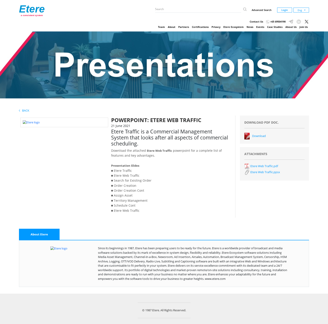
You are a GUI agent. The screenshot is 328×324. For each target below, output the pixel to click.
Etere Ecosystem (233, 27)
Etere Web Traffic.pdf (264, 166)
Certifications (200, 27)
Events (260, 27)
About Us (291, 27)
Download (259, 136)
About (171, 27)
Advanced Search (262, 10)
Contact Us (256, 21)
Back (24, 110)
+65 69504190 (278, 21)
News (250, 27)
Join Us (303, 27)
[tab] (39, 234)
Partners (183, 27)
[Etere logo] (31, 122)
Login (284, 10)
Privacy (216, 27)
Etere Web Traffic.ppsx (265, 172)
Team (161, 27)
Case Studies (274, 27)
